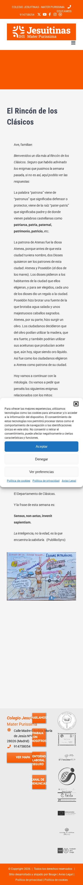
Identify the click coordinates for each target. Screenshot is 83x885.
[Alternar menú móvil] (73, 42)
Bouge (52, 874)
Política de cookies (18, 480)
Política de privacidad (46, 480)
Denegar (41, 459)
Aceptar (41, 446)
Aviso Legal (69, 480)
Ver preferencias (41, 472)
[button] (76, 403)
